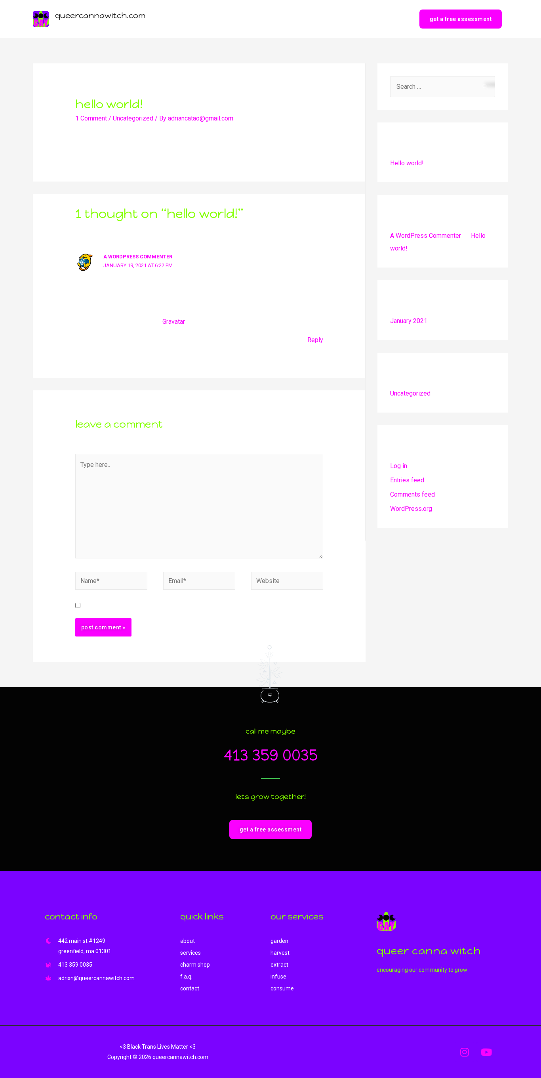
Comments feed (412, 494)
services (295, 19)
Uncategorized (133, 118)
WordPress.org (411, 508)
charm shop (336, 19)
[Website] (287, 582)
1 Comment (91, 118)
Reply (315, 340)
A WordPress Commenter (137, 257)
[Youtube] (486, 1052)
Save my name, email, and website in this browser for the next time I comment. (194, 606)
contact (397, 19)
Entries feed (407, 480)
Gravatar (173, 321)
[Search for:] (442, 86)
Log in (398, 466)
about (262, 19)
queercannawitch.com (100, 15)
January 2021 (408, 321)
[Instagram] (464, 1052)
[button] (270, 829)
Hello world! (407, 163)
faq (369, 19)
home (234, 19)
